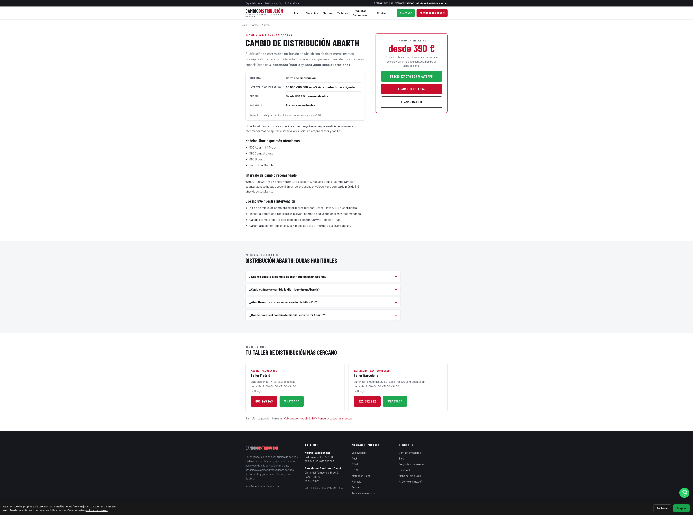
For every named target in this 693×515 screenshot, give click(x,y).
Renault (322, 418)
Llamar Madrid (411, 102)
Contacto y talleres (410, 452)
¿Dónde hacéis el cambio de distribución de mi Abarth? (287, 315)
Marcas (327, 13)
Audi (304, 418)
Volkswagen (291, 418)
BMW (312, 418)
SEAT (355, 464)
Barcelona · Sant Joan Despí (323, 468)
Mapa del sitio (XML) (410, 475)
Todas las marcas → (364, 493)
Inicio (297, 13)
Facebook (404, 470)
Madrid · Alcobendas (317, 452)
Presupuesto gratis (432, 13)
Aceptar (681, 508)
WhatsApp (406, 13)
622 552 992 (386, 3)
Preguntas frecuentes (360, 13)
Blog (401, 458)
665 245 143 (407, 3)
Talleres (342, 13)
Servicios (312, 13)
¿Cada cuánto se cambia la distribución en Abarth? (284, 289)
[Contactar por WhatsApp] (684, 493)
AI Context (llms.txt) (410, 481)
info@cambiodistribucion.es (432, 3)
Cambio (264, 13)
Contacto (383, 13)
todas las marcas (341, 418)
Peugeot (356, 487)
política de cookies (96, 510)
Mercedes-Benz (361, 475)
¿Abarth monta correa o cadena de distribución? (283, 302)
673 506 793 (327, 461)
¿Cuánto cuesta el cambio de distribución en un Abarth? (287, 276)
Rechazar (662, 508)
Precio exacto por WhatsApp (411, 76)
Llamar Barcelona (411, 89)
